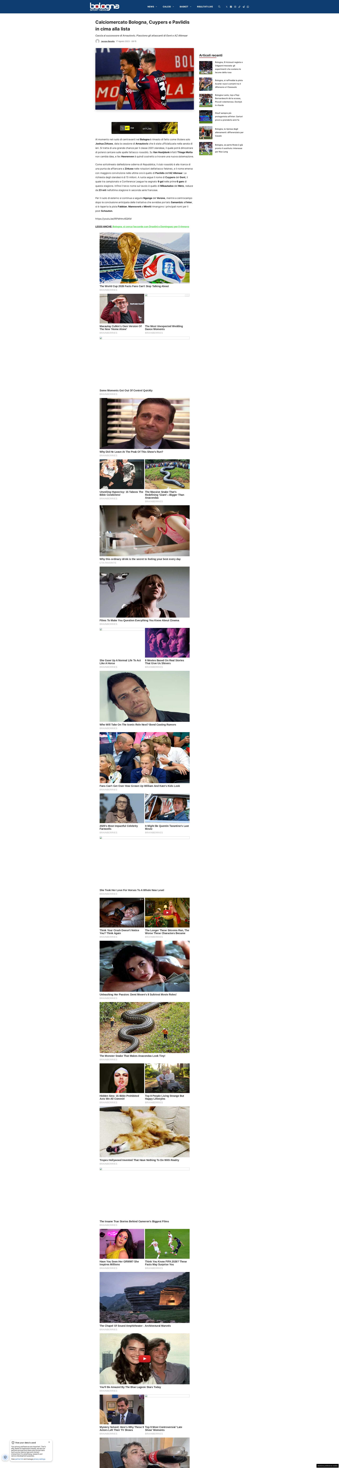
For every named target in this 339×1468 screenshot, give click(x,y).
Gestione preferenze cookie (328, 1466)
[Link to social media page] (227, 7)
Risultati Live (205, 6)
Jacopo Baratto (108, 41)
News (151, 6)
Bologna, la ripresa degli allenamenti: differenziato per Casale (229, 132)
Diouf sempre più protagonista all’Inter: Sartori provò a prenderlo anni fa (229, 116)
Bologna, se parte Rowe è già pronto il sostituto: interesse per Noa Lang (229, 148)
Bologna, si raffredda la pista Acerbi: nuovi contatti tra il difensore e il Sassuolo (229, 83)
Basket (184, 6)
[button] (219, 7)
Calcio (167, 6)
